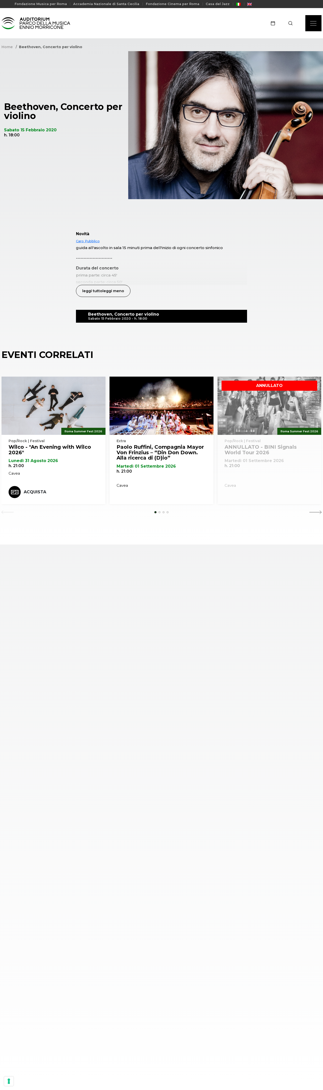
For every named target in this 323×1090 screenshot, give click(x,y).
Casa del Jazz (218, 4)
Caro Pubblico (88, 241)
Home (7, 47)
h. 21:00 (16, 465)
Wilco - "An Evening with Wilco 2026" (50, 450)
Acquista (35, 492)
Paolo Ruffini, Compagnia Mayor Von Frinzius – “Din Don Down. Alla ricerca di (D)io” (160, 452)
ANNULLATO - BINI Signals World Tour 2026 (261, 450)
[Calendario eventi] (274, 23)
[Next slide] (315, 512)
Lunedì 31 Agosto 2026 (33, 460)
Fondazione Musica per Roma (41, 4)
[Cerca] (292, 23)
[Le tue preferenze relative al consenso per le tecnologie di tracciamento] (9, 1081)
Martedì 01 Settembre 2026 (146, 466)
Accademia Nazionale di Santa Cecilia (106, 4)
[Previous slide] (8, 512)
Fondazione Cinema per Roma (172, 4)
